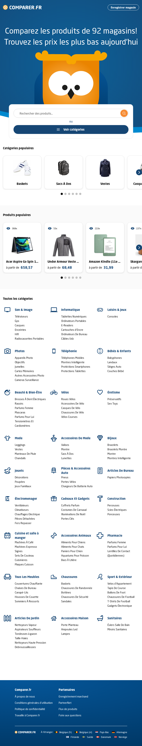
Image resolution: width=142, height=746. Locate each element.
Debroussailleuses (25, 647)
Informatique (70, 310)
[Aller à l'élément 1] (62, 194)
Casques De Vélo (70, 408)
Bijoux (112, 438)
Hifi (17, 334)
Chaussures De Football (120, 596)
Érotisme (113, 392)
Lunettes (66, 458)
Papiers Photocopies (119, 477)
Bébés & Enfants (119, 351)
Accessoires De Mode (75, 438)
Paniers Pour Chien (72, 551)
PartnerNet (65, 702)
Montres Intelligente (72, 362)
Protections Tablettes (73, 371)
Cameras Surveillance (27, 379)
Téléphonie (69, 351)
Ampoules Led (69, 629)
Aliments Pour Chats (72, 546)
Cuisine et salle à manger (27, 535)
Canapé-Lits (21, 592)
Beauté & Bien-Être (28, 392)
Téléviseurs (21, 316)
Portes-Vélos (68, 481)
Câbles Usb (67, 338)
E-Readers (67, 325)
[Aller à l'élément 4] (73, 194)
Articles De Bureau (120, 470)
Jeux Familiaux (23, 486)
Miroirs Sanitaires (117, 629)
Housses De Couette (26, 596)
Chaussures (69, 577)
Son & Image (23, 310)
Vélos (65, 392)
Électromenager (26, 498)
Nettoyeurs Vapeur (26, 624)
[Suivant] (139, 172)
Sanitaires (114, 618)
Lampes (65, 633)
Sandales (66, 601)
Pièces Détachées (25, 518)
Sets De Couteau (24, 555)
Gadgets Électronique (119, 605)
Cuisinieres (21, 560)
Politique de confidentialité (30, 709)
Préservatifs (114, 399)
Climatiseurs (22, 509)
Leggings (20, 444)
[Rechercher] (124, 113)
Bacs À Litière (69, 560)
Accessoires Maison (74, 618)
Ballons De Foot (116, 592)
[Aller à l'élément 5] (76, 194)
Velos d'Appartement (119, 583)
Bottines (66, 592)
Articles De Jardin (27, 618)
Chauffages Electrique (27, 514)
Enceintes (20, 329)
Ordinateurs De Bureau (74, 334)
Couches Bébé (115, 371)
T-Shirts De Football (118, 601)
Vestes (19, 449)
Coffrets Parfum (70, 505)
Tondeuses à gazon (26, 633)
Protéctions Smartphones (75, 366)
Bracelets (112, 444)
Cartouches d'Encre (72, 329)
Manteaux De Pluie (25, 453)
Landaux (112, 362)
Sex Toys (112, 403)
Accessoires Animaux (76, 535)
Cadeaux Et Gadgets (75, 498)
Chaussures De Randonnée (76, 588)
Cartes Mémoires (24, 371)
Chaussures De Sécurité (74, 596)
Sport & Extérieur (119, 577)
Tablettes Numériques (74, 316)
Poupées (20, 481)
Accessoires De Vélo (72, 403)
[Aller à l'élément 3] (69, 194)
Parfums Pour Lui (24, 416)
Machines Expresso (26, 546)
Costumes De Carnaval (74, 509)
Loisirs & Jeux (116, 310)
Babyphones (114, 357)
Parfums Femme (24, 408)
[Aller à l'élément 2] (65, 194)
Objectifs (20, 362)
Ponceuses (113, 514)
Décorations (21, 477)
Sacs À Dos (67, 453)
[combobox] (71, 113)
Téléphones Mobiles (72, 357)
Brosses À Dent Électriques (30, 399)
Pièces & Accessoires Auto (75, 471)
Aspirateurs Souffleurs (28, 629)
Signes (19, 551)
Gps (17, 320)
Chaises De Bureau (25, 588)
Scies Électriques (117, 509)
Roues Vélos (68, 399)
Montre (65, 449)
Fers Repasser (23, 523)
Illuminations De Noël (73, 514)
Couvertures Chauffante (28, 583)
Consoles (112, 316)
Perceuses (113, 505)
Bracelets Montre (117, 449)
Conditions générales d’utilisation (34, 702)
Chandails (20, 458)
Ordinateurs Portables (73, 320)
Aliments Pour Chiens (73, 542)
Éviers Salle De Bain (118, 624)
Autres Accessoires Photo (29, 375)
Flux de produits (68, 709)
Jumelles (19, 366)
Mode (18, 438)
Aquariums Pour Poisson (75, 555)
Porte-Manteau (69, 624)
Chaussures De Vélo (72, 412)
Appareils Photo (24, 357)
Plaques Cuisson (24, 564)
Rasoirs (19, 403)
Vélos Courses (69, 416)
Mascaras (20, 412)
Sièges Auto (114, 366)
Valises (65, 444)
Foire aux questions (70, 715)
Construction (116, 498)
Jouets (19, 470)
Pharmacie (114, 535)
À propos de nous (25, 696)
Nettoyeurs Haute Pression (30, 642)
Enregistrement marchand (73, 696)
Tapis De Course (116, 588)
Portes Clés (67, 518)
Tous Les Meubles (27, 577)
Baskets (65, 583)
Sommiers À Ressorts (27, 601)
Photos (20, 351)
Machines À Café (24, 542)
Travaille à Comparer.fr (27, 715)
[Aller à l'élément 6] (80, 194)
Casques (20, 325)
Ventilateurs (22, 505)
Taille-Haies (21, 638)
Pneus (64, 477)
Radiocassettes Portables (29, 338)
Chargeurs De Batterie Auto (77, 486)
